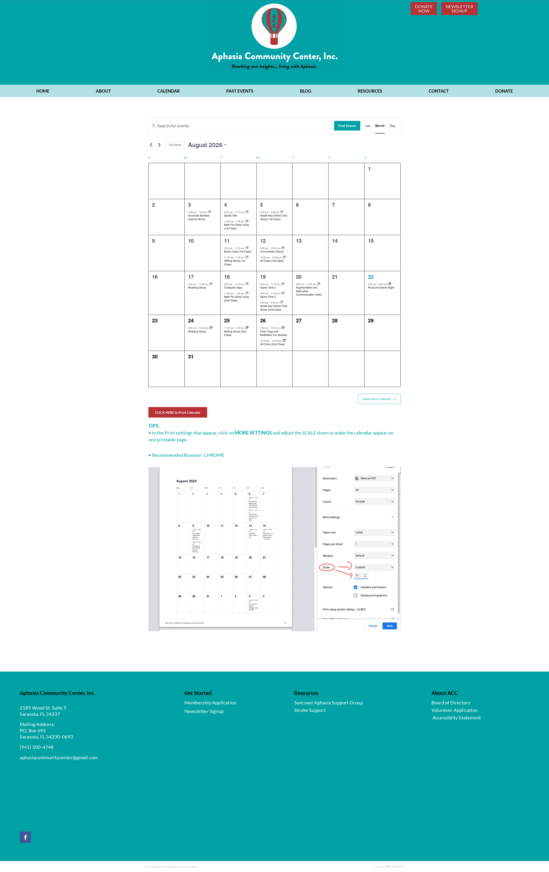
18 (227, 276)
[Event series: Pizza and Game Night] (389, 284)
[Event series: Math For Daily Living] (246, 221)
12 (263, 240)
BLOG (305, 90)
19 (263, 276)
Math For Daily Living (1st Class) (236, 226)
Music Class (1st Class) (237, 251)
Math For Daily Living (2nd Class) (236, 298)
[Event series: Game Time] (282, 284)
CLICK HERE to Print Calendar (178, 412)
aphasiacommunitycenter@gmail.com (59, 757)
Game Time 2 (268, 287)
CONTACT (439, 90)
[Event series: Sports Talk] (246, 212)
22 (371, 276)
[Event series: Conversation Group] (282, 248)
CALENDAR (168, 90)
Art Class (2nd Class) (272, 344)
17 (191, 276)
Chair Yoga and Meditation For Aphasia (273, 333)
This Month (175, 144)
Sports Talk (230, 215)
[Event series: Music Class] (246, 248)
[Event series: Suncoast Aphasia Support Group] (209, 212)
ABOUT (103, 90)
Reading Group (197, 287)
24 (191, 320)
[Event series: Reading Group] (210, 284)
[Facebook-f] (25, 837)
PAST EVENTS (239, 90)
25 (227, 320)
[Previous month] (151, 144)
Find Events (347, 125)
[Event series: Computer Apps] (246, 284)
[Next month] (159, 144)
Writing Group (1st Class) (234, 262)
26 (263, 320)
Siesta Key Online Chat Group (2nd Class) (273, 307)
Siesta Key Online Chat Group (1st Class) (273, 217)
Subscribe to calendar (377, 399)
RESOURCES (370, 90)
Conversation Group (272, 251)
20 (299, 276)
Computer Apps (233, 287)
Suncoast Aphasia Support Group (198, 217)
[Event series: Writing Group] (246, 257)
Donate (504, 90)
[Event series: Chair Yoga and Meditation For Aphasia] (282, 327)
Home (42, 90)
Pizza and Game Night (381, 287)
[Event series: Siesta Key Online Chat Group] (281, 212)
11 (227, 240)
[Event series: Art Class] (284, 257)
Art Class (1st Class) (272, 260)
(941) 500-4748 (37, 747)
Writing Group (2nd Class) (235, 333)
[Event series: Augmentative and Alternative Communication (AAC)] (318, 284)
